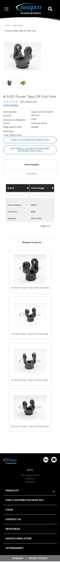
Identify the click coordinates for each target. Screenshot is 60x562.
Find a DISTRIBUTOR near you (30, 140)
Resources (13, 528)
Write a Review (10, 105)
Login (9, 509)
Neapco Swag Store (19, 538)
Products (12, 490)
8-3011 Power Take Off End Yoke (30, 380)
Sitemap (17, 558)
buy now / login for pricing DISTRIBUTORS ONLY (30, 149)
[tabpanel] (30, 273)
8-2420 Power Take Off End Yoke (30, 426)
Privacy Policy (38, 558)
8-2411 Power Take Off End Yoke (30, 334)
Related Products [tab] (31, 242)
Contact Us (13, 519)
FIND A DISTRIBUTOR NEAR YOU (25, 500)
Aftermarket (15, 548)
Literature (31, 173)
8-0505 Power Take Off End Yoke (30, 287)
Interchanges (31, 164)
